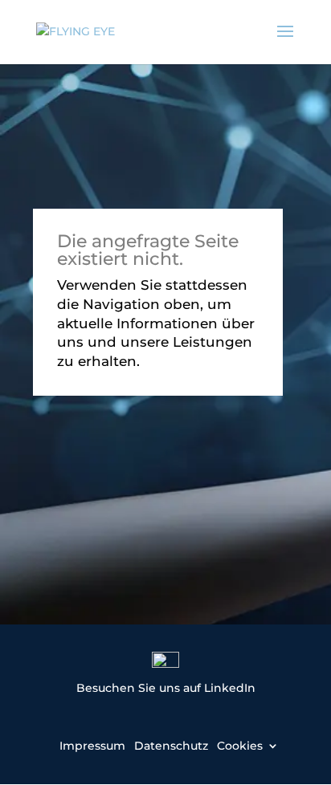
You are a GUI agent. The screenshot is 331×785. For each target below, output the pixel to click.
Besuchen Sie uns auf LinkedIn (165, 688)
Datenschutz (171, 744)
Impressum (92, 744)
